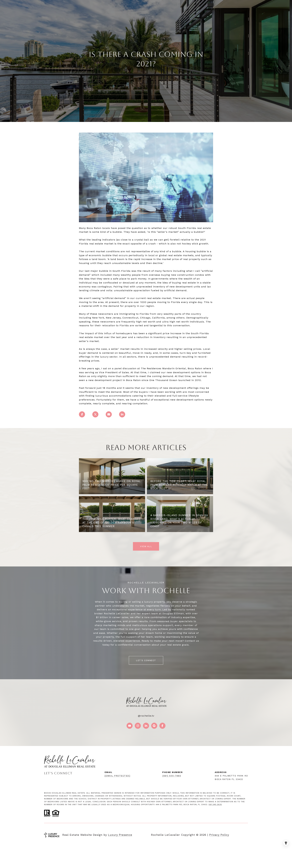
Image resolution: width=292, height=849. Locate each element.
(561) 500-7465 (171, 775)
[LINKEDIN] (146, 726)
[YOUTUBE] (130, 726)
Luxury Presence (120, 834)
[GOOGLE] (154, 726)
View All (146, 546)
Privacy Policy (219, 834)
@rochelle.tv (146, 715)
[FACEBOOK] (162, 726)
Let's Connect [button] (146, 660)
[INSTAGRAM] (138, 726)
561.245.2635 (215, 804)
